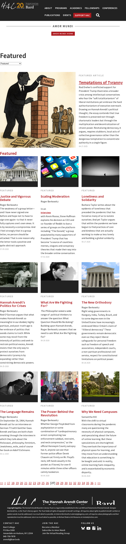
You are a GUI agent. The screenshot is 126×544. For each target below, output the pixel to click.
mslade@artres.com (90, 517)
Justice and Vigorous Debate (15, 198)
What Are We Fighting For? (56, 304)
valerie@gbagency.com (79, 514)
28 (57, 483)
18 (12, 483)
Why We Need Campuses (99, 411)
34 (83, 483)
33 (79, 483)
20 (21, 483)
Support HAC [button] (82, 15)
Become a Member (50, 527)
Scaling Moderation (55, 196)
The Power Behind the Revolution (57, 413)
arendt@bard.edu (11, 539)
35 (87, 483)
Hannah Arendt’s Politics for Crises (13, 304)
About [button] (48, 8)
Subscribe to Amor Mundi (53, 530)
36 (91, 483)
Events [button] (67, 15)
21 (25, 483)
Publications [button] (52, 15)
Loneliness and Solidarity (93, 198)
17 (8, 483)
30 (66, 483)
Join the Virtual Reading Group (56, 533)
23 (34, 483)
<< (1, 483)
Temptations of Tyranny (101, 82)
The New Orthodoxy (97, 302)
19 (17, 483)
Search (99, 16)
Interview (46, 212)
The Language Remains (17, 411)
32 (74, 483)
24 (38, 483)
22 (30, 483)
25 (43, 483)
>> (98, 483)
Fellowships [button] (92, 8)
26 (47, 483)
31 (70, 483)
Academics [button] (76, 8)
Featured (6, 190)
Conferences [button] (109, 8)
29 (61, 483)
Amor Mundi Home (63, 33)
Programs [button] (61, 8)
